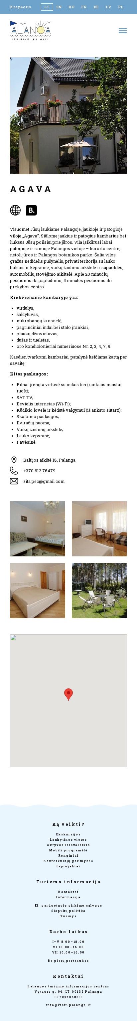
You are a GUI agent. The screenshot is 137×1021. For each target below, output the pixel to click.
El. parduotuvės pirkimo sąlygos (68, 905)
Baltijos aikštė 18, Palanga (49, 460)
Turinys (68, 916)
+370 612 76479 (39, 470)
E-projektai (68, 866)
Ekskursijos (68, 834)
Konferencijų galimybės (68, 861)
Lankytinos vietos (68, 839)
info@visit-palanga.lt (68, 1005)
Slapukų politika (68, 911)
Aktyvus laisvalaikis (68, 845)
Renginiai (69, 855)
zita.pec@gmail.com (44, 481)
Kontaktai (68, 892)
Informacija (68, 897)
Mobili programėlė (68, 850)
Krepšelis (20, 7)
